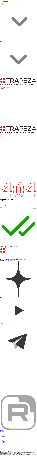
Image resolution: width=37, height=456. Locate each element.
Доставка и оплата (5, 1)
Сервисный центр (5, 2)
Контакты (4, 39)
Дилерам (3, 440)
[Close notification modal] (0, 245)
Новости (3, 435)
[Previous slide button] (0, 207)
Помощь (3, 3)
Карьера (3, 436)
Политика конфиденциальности (9, 260)
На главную (18, 202)
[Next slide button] (1, 207)
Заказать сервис (4, 439)
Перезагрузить (15, 246)
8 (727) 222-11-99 (6, 257)
